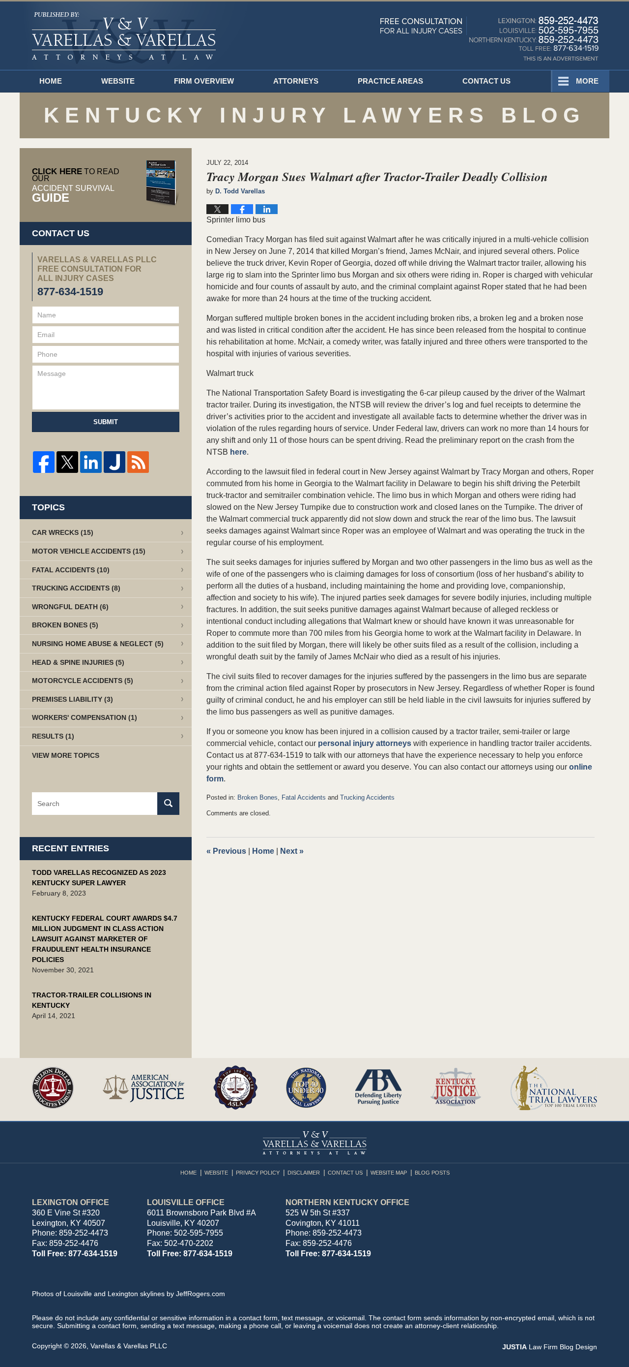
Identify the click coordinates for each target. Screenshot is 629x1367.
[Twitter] (67, 462)
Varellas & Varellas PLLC (128, 1346)
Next (292, 851)
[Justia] (114, 462)
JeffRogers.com (200, 1294)
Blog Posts (432, 1173)
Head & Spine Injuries (78, 662)
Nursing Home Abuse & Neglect (98, 644)
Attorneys (295, 81)
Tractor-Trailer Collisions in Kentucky (91, 1000)
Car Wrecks (62, 532)
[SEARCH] (168, 803)
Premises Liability (72, 699)
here (238, 452)
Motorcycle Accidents (82, 680)
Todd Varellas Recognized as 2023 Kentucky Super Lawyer (99, 878)
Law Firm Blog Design (549, 1347)
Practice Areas (390, 81)
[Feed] (138, 462)
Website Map (389, 1173)
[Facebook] (44, 462)
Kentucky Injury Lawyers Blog (124, 38)
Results (53, 736)
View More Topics (65, 755)
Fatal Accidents (304, 797)
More (587, 81)
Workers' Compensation (84, 717)
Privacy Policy (258, 1173)
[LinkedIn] (91, 462)
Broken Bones (257, 797)
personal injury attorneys (365, 743)
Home (50, 81)
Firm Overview (204, 81)
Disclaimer (303, 1173)
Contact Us (486, 81)
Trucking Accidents (367, 797)
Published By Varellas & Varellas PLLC (489, 38)
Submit (105, 422)
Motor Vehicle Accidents (88, 551)
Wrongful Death (70, 607)
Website (118, 81)
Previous (226, 851)
